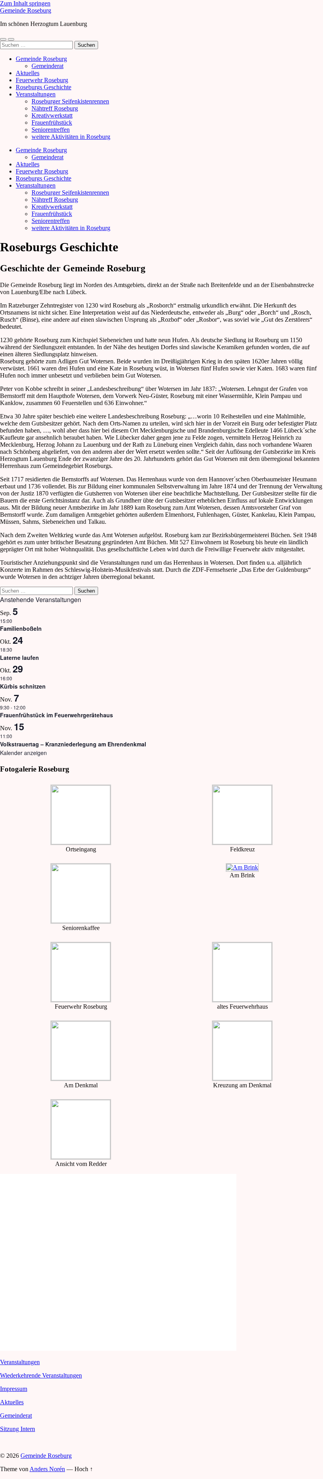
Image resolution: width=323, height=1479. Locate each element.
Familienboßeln (21, 628)
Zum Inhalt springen (25, 3)
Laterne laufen (19, 657)
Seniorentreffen (51, 129)
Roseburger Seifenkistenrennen (70, 101)
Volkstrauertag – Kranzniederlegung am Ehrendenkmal (73, 744)
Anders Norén (47, 1469)
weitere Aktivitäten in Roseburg (71, 136)
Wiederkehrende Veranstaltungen (41, 1375)
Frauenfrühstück (52, 122)
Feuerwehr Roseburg (42, 80)
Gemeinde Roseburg (25, 10)
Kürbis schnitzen (23, 686)
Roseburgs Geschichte (43, 87)
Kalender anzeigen (23, 753)
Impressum (13, 1388)
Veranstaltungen (36, 94)
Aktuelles (27, 73)
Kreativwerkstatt (52, 115)
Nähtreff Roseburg (55, 108)
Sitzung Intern (17, 1429)
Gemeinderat (47, 66)
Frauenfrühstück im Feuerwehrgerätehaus (56, 715)
